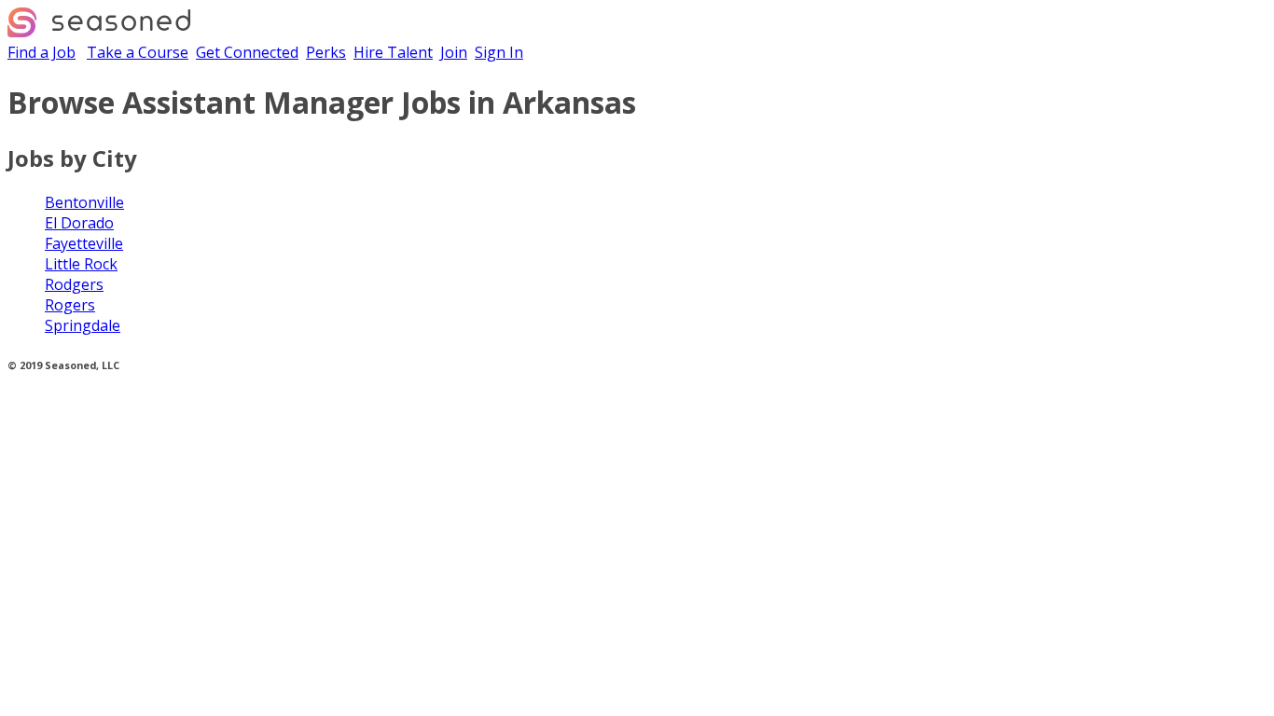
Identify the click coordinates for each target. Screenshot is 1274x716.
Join (453, 52)
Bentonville (84, 202)
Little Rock (81, 264)
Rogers (70, 305)
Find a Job (41, 52)
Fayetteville (84, 243)
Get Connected (247, 52)
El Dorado (79, 223)
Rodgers (74, 284)
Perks (326, 52)
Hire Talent (393, 52)
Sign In (499, 52)
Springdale (82, 325)
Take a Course (137, 52)
